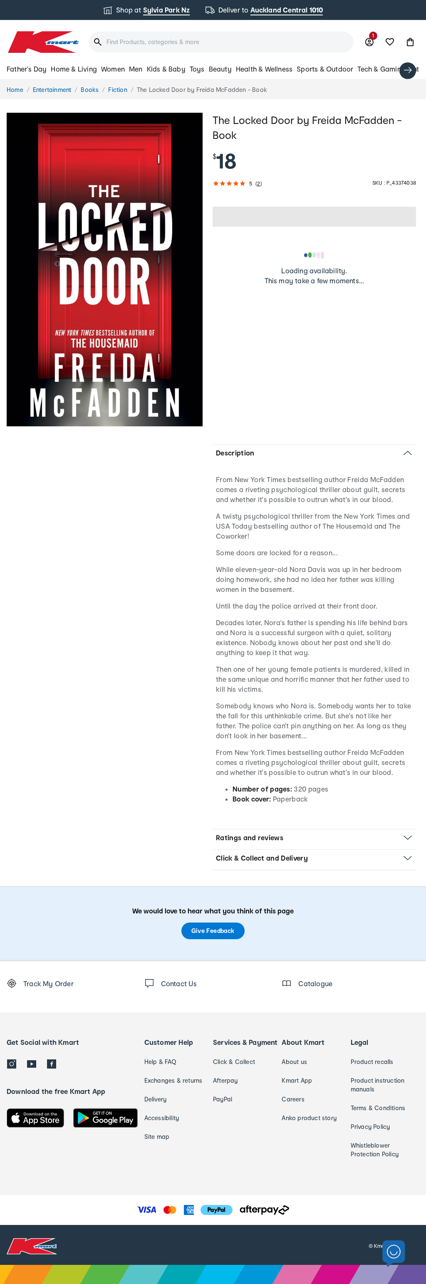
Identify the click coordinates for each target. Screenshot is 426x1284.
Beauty (220, 69)
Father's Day (27, 69)
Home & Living (74, 69)
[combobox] (221, 42)
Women (113, 69)
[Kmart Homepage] (43, 42)
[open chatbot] (393, 1253)
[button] (410, 42)
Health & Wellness (264, 69)
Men (136, 69)
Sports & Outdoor (325, 69)
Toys (197, 69)
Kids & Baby (166, 69)
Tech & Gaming (381, 69)
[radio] (105, 269)
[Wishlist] (390, 42)
